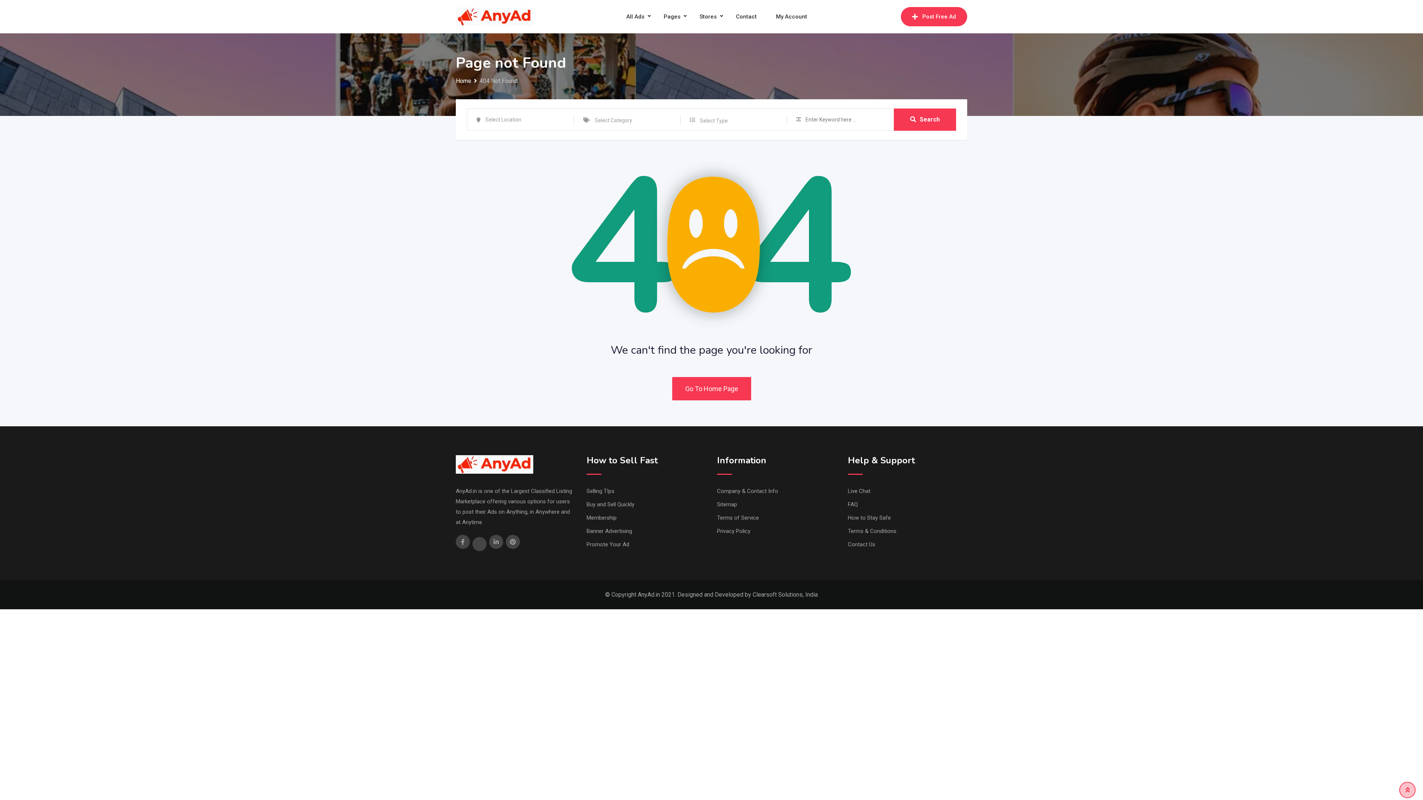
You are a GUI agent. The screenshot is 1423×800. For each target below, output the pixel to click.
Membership (602, 517)
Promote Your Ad (608, 544)
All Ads (635, 16)
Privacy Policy (733, 531)
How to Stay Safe (869, 517)
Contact (746, 16)
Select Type (714, 121)
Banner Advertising (609, 531)
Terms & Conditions (872, 531)
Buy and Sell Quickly (610, 504)
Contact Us (861, 544)
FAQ (853, 504)
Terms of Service (738, 517)
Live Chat (859, 491)
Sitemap (727, 504)
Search (930, 119)
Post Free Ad (939, 16)
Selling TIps (600, 491)
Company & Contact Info (747, 491)
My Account (791, 16)
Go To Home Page (711, 389)
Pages (672, 16)
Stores (708, 16)
